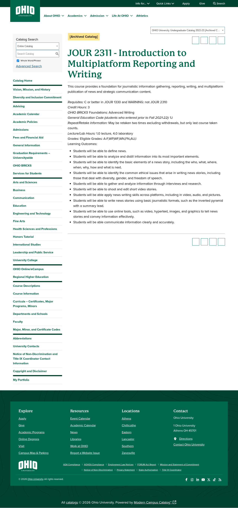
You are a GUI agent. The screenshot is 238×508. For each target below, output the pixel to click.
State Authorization (148, 469)
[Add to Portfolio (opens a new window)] (195, 40)
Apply (186, 3)
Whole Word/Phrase (31, 60)
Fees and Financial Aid (28, 137)
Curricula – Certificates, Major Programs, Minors (33, 303)
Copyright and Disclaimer (30, 371)
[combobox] (187, 30)
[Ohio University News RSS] (220, 479)
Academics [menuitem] (75, 16)
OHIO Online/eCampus (28, 269)
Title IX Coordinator (171, 469)
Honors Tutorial (23, 237)
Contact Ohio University (189, 444)
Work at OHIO (79, 446)
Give (202, 3)
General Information (26, 145)
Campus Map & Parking (34, 453)
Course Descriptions (26, 286)
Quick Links (163, 3)
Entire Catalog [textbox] (25, 46)
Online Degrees (29, 439)
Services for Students (27, 173)
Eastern (126, 432)
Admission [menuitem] (97, 16)
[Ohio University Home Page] (28, 465)
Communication (23, 198)
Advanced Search (29, 66)
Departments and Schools (30, 314)
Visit (21, 446)
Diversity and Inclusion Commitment (37, 97)
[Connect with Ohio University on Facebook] (186, 479)
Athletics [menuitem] (142, 16)
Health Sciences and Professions (35, 229)
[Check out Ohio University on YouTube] (203, 479)
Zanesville (128, 453)
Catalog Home (22, 80)
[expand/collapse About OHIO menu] (63, 16)
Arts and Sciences (25, 182)
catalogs (72, 502)
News (74, 432)
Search (220, 3)
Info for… (141, 3)
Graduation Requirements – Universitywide (31, 155)
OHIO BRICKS (22, 165)
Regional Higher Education (31, 277)
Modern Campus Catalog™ (152, 502)
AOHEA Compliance (94, 464)
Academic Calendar (26, 114)
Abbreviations (22, 338)
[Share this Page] (204, 40)
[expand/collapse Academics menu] (85, 16)
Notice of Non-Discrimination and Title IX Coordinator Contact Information (35, 358)
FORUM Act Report (146, 464)
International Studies (27, 244)
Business (19, 190)
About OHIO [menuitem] (52, 16)
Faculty (18, 322)
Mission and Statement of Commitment (179, 464)
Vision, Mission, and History (31, 89)
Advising (19, 106)
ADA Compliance (71, 464)
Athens (126, 418)
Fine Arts (19, 221)
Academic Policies (25, 122)
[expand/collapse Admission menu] (107, 16)
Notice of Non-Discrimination (98, 469)
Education (19, 206)
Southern (128, 446)
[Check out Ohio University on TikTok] (214, 479)
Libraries (75, 439)
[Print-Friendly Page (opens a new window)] (212, 40)
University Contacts (26, 346)
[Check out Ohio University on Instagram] (192, 479)
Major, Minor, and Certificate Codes (36, 329)
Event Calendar (80, 418)
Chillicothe (129, 425)
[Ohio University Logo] (25, 15)
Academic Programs (31, 432)
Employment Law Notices (121, 464)
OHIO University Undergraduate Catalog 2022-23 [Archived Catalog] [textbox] (186, 30)
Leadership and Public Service (33, 252)
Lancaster (128, 439)
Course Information (26, 293)
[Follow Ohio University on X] (208, 479)
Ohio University (35, 479)
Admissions (21, 130)
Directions (185, 439)
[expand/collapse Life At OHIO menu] (131, 16)
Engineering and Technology (32, 213)
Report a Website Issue (85, 453)
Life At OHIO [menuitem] (120, 16)
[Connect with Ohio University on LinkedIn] (197, 479)
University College (25, 260)
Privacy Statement (126, 469)
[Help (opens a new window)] (221, 40)
